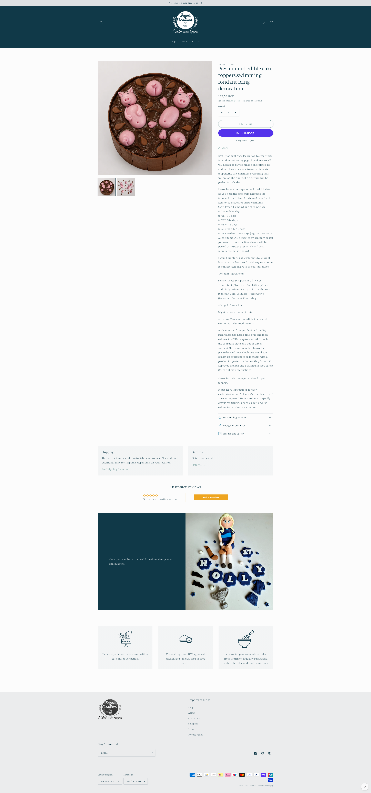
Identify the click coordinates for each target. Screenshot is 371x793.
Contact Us (194, 718)
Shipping (235, 101)
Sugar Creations (251, 786)
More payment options (245, 140)
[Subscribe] (151, 753)
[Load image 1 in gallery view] (107, 187)
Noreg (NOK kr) (108, 781)
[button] (101, 22)
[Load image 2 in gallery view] (126, 187)
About (191, 712)
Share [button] (225, 147)
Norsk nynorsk (134, 781)
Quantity (222, 106)
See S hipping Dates (113, 469)
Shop (191, 707)
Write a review (211, 497)
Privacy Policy (195, 734)
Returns (197, 464)
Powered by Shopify (265, 786)
